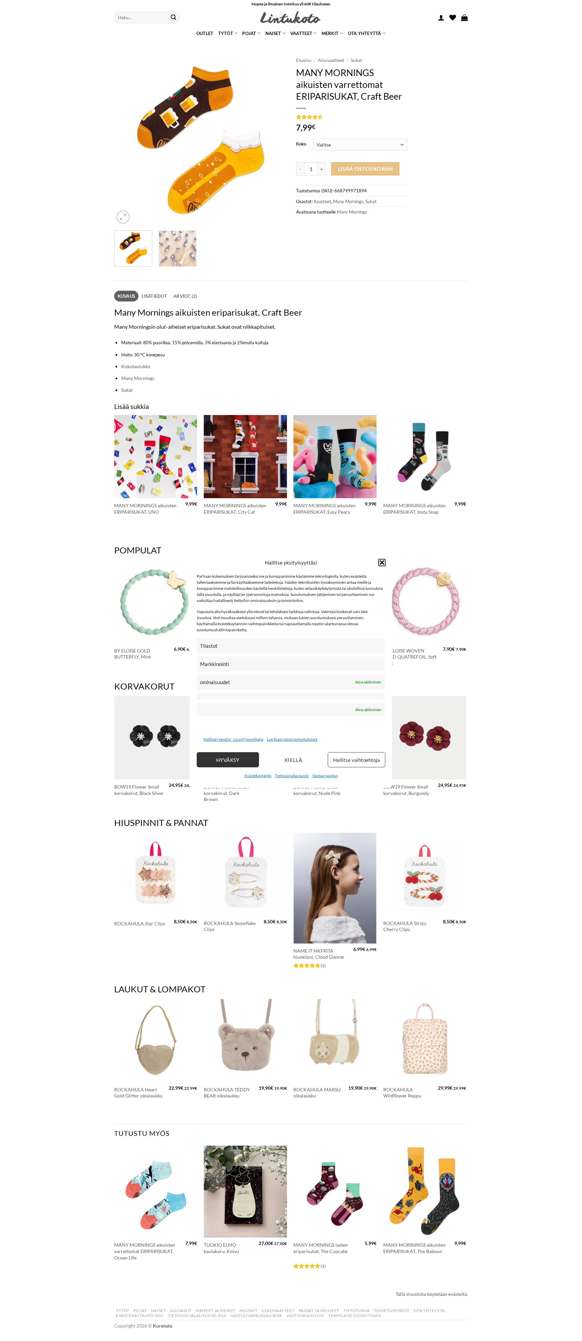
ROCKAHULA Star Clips (139, 923)
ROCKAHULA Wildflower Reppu (402, 1093)
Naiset (273, 33)
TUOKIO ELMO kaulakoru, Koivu (221, 1248)
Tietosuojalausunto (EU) (197, 1315)
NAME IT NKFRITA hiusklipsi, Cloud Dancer (319, 954)
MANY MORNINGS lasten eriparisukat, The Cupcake (320, 1248)
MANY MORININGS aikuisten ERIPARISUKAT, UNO (145, 509)
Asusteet (322, 201)
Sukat (356, 60)
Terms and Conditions (354, 1315)
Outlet (205, 33)
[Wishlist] (452, 17)
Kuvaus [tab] (126, 296)
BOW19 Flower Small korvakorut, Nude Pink (317, 790)
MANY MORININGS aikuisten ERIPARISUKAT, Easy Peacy (324, 509)
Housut (248, 1310)
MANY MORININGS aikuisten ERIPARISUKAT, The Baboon (414, 1248)
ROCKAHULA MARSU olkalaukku (317, 1093)
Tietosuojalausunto (292, 775)
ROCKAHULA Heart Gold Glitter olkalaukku (138, 1093)
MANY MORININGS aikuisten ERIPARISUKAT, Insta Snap (414, 509)
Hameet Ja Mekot (215, 1310)
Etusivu (304, 60)
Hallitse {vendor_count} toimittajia (233, 739)
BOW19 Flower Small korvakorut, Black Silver (139, 790)
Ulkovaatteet (278, 1310)
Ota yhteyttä (364, 33)
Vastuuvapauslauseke (256, 1315)
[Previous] (126, 139)
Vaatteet (301, 33)
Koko (301, 144)
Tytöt (225, 33)
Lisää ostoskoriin (365, 169)
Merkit (330, 33)
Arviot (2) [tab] (185, 296)
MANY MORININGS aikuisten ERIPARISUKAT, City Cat (235, 509)
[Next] (274, 139)
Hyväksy (227, 760)
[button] (382, 562)
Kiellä (293, 760)
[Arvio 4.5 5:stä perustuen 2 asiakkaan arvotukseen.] (351, 117)
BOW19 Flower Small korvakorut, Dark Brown (226, 793)
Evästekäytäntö (258, 775)
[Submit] (173, 17)
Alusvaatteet (331, 60)
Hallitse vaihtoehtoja (356, 760)
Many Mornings (348, 201)
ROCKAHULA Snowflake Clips (230, 926)
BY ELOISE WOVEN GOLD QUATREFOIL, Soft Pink (410, 657)
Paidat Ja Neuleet (319, 1310)
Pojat (249, 33)
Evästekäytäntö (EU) (140, 1315)
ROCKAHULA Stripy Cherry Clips (404, 926)
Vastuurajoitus (325, 775)
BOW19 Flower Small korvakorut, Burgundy (406, 790)
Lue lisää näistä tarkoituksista (292, 739)
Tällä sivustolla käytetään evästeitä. (432, 1294)
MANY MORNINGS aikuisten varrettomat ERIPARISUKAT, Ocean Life (144, 1251)
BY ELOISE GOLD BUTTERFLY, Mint (132, 654)
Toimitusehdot (392, 1310)
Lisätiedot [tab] (154, 296)
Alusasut (181, 1310)
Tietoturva (357, 1310)
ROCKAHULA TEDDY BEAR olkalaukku (227, 1093)
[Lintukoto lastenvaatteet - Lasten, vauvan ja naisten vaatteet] (291, 17)
